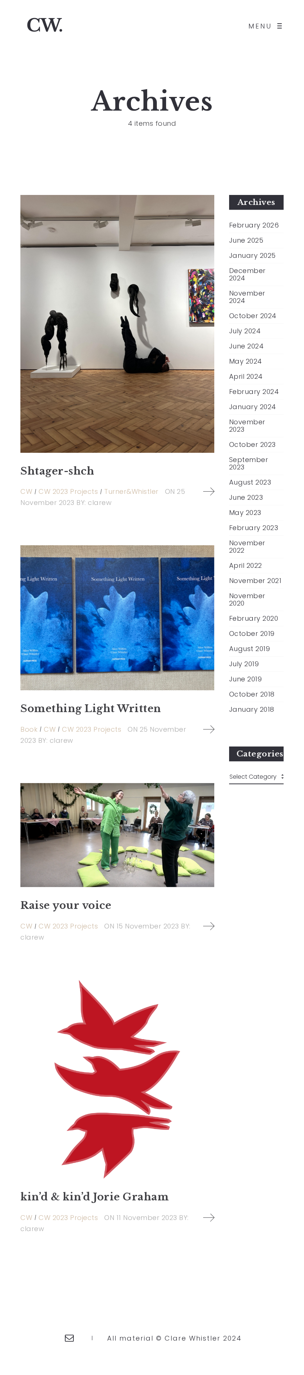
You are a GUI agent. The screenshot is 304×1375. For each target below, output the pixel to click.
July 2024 (245, 331)
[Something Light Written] (117, 617)
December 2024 (247, 274)
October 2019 (252, 633)
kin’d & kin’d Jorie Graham (94, 1197)
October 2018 (252, 694)
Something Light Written (90, 708)
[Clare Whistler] (44, 26)
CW (26, 491)
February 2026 (254, 225)
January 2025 (252, 255)
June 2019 (245, 679)
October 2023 (252, 444)
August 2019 (249, 649)
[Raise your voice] (117, 835)
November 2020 (247, 599)
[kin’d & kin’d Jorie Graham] (117, 1079)
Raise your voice (65, 905)
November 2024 (247, 297)
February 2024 (254, 391)
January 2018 (251, 709)
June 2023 (246, 497)
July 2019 (244, 664)
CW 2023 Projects (68, 491)
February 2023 (253, 528)
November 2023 (247, 425)
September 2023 (248, 463)
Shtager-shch (57, 471)
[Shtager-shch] (117, 324)
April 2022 (245, 565)
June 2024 (246, 346)
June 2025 (246, 240)
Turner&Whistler (131, 491)
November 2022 (247, 546)
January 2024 (252, 407)
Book (28, 729)
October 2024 (253, 316)
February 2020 (253, 618)
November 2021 (255, 580)
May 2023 (245, 512)
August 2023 (250, 482)
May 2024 (245, 361)
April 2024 (246, 376)
